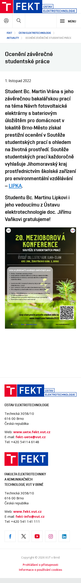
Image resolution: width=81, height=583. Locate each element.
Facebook (10, 536)
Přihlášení (6, 20)
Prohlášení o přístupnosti (40, 565)
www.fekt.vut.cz (27, 511)
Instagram (50, 536)
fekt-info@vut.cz (30, 516)
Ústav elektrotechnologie (35, 32)
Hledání (19, 20)
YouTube (37, 536)
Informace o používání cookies (40, 570)
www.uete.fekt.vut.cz (31, 432)
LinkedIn (64, 536)
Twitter (23, 536)
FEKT (9, 32)
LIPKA (15, 186)
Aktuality (13, 37)
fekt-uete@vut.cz (31, 437)
